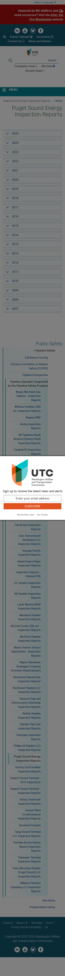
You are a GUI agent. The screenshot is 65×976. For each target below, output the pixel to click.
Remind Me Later (25, 514)
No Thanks (42, 514)
